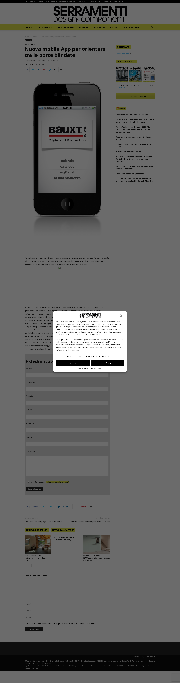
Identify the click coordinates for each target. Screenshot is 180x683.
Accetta (73, 363)
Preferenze (108, 363)
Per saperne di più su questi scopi (97, 356)
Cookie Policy (83, 368)
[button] (121, 315)
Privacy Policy (96, 368)
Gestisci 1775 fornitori (73, 356)
